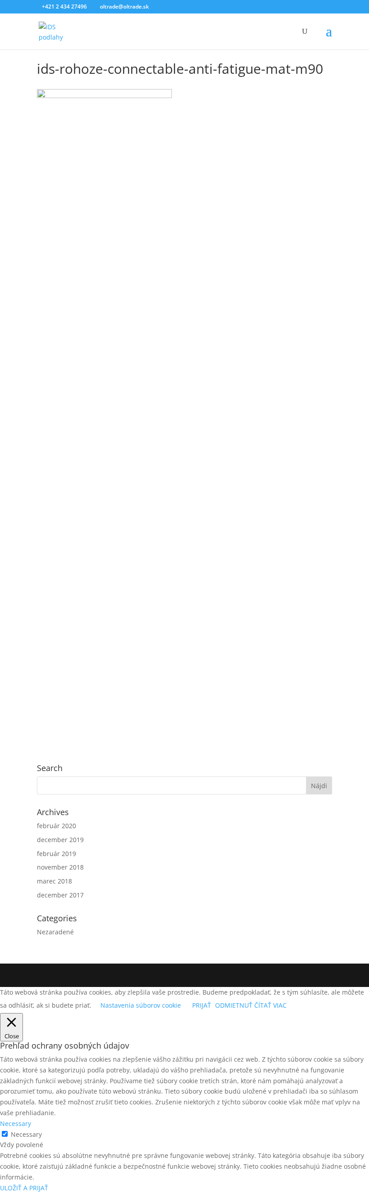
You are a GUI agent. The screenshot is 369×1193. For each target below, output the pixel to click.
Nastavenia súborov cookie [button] (140, 1005)
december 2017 (60, 895)
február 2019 (56, 853)
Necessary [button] (15, 1123)
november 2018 (60, 867)
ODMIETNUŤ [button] (233, 1005)
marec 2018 (54, 881)
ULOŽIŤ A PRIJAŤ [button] (24, 1188)
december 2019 (60, 839)
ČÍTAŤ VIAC (270, 1005)
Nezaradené (55, 932)
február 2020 (56, 825)
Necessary (26, 1134)
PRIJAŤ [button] (201, 1005)
